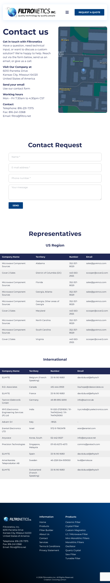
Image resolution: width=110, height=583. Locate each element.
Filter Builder (46, 530)
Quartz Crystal (73, 550)
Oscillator (70, 546)
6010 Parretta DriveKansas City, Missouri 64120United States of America (20, 74)
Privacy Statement (49, 550)
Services (43, 542)
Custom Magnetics (75, 530)
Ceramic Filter (72, 522)
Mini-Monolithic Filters (77, 538)
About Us (44, 534)
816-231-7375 (22, 541)
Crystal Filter (72, 526)
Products (44, 526)
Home (42, 522)
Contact (43, 538)
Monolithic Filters (74, 542)
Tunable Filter (72, 558)
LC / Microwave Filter (76, 534)
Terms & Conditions (49, 546)
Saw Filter (70, 554)
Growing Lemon (59, 580)
